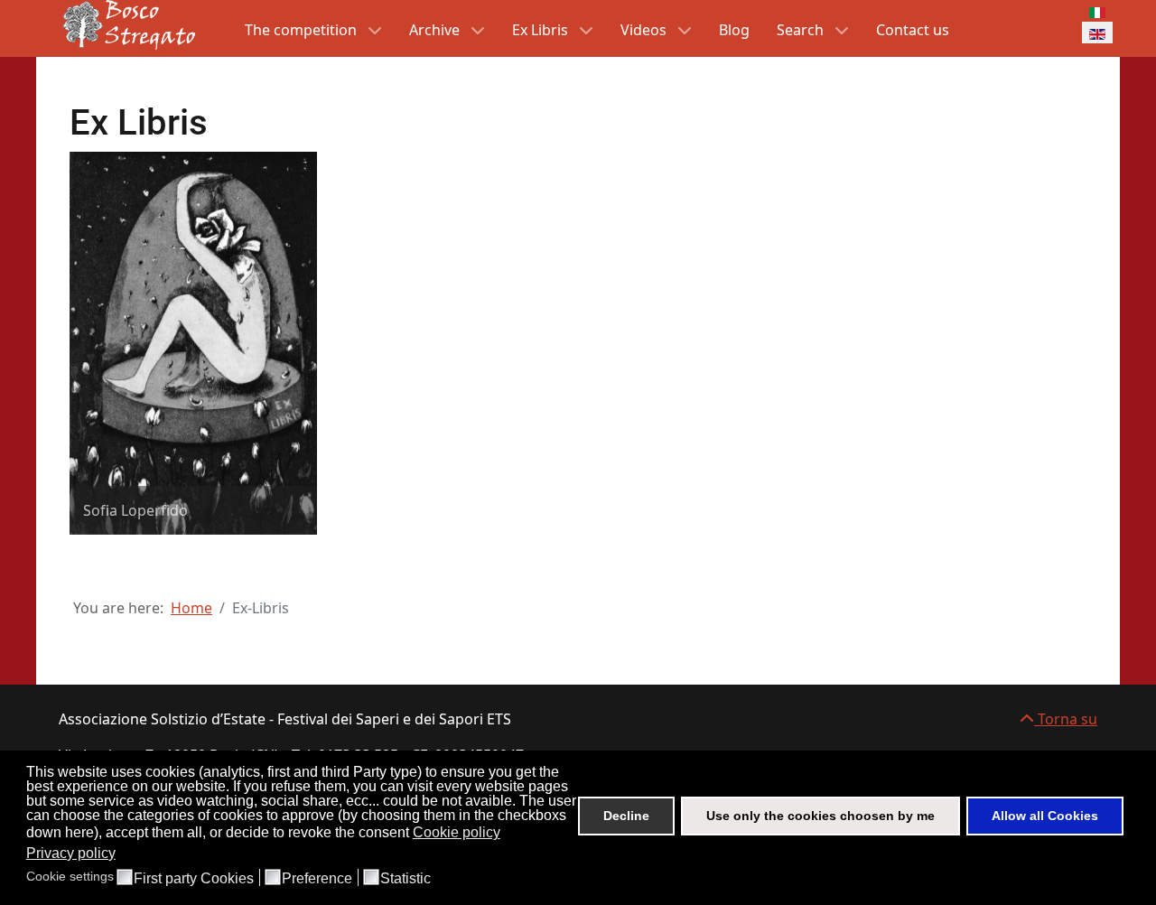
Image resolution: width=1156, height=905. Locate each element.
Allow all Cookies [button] (1045, 815)
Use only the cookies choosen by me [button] (820, 815)
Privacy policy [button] (71, 853)
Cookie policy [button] (456, 832)
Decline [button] (626, 815)
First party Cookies (194, 879)
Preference (317, 879)
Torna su (1065, 719)
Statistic (405, 879)
